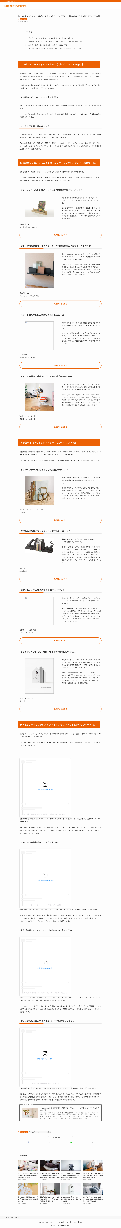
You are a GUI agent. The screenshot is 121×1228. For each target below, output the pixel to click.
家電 (81, 1222)
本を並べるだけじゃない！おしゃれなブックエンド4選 (47, 45)
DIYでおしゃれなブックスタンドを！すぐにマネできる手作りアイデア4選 (54, 48)
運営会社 (41, 1222)
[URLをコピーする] (92, 1142)
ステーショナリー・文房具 (44, 1132)
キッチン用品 (59, 1222)
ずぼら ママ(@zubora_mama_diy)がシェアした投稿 (45, 905)
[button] (28, 1142)
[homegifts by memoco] (15, 5)
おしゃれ (33, 1132)
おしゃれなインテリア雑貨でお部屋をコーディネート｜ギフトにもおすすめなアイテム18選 (69, 1109)
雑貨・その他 (23, 19)
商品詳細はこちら (60, 235)
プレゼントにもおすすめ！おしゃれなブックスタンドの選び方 (50, 38)
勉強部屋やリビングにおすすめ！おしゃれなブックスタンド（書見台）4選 (55, 41)
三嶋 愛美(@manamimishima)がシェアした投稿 (45, 1083)
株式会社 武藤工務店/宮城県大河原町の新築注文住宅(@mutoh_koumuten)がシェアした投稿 (48, 814)
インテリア (74, 1222)
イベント (67, 1222)
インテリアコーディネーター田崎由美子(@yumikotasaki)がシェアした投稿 (45, 993)
